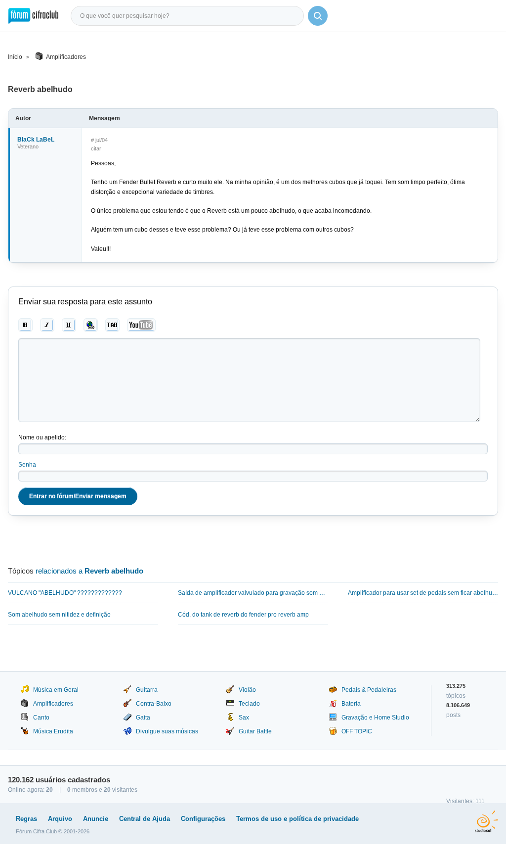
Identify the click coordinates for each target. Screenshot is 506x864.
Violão (247, 689)
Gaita (143, 717)
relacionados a (89, 571)
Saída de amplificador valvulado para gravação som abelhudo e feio (253, 592)
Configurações (203, 818)
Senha (27, 464)
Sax (244, 717)
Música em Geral (56, 689)
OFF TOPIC (356, 731)
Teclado (249, 703)
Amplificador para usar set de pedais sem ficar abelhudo (423, 592)
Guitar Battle (255, 731)
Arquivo (60, 818)
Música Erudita (53, 731)
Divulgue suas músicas (167, 731)
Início (15, 56)
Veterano (28, 146)
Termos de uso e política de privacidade (297, 818)
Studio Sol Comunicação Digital (486, 821)
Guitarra (147, 689)
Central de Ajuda (144, 818)
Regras (26, 818)
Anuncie (95, 818)
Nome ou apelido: (42, 437)
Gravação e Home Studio (375, 717)
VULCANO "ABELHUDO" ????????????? (65, 592)
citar (96, 148)
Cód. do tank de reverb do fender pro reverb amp (243, 614)
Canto (41, 717)
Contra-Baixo (153, 703)
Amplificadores (66, 56)
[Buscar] (318, 16)
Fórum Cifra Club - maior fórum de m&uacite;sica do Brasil (33, 16)
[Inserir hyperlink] (91, 325)
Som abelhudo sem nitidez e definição (59, 614)
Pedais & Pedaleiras (368, 689)
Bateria (351, 703)
